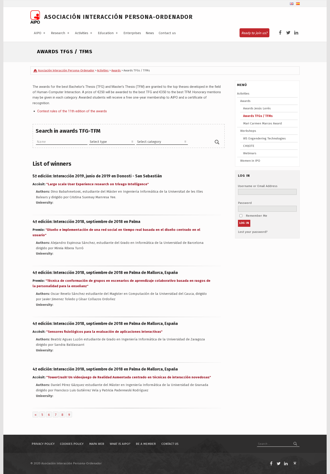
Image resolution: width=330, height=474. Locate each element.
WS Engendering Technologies (264, 138)
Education (106, 33)
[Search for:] (278, 444)
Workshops (248, 131)
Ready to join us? (254, 33)
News (150, 33)
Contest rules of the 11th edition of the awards (72, 111)
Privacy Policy (43, 444)
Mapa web (96, 444)
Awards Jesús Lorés (257, 108)
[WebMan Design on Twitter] (288, 33)
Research (58, 33)
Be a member (146, 444)
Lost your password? (253, 232)
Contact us (167, 33)
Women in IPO (250, 161)
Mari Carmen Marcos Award (262, 123)
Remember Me (256, 216)
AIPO (37, 33)
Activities (81, 33)
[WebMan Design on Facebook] (280, 33)
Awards (245, 101)
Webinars (249, 153)
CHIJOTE (248, 146)
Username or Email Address (257, 186)
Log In (244, 223)
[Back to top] (294, 463)
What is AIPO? (120, 444)
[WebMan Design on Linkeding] (296, 33)
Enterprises (132, 33)
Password (245, 203)
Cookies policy (72, 444)
